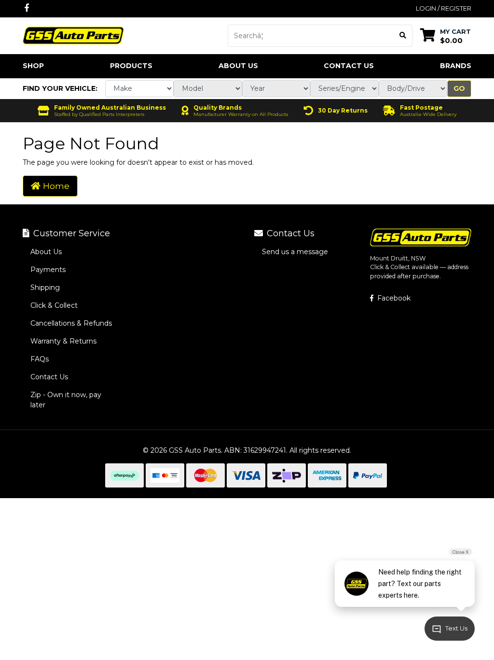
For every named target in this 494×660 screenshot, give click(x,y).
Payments (48, 269)
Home (55, 186)
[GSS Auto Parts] (73, 34)
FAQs (39, 359)
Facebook (393, 298)
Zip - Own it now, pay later (65, 399)
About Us (238, 65)
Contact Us (349, 65)
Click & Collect (54, 305)
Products (131, 65)
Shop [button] (33, 65)
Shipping (45, 287)
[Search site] (403, 36)
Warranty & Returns (63, 341)
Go (459, 88)
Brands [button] (455, 65)
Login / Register (443, 8)
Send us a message (295, 251)
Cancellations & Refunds (71, 323)
